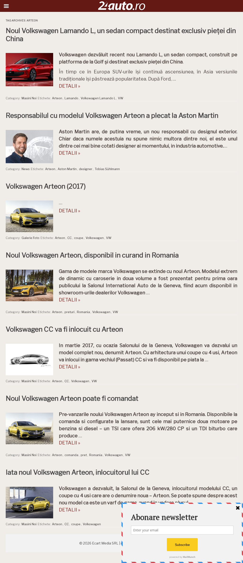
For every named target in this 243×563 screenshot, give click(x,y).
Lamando (71, 98)
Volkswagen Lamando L (98, 98)
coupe (78, 238)
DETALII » (69, 86)
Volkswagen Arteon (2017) (46, 186)
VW (120, 98)
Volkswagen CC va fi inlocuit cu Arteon (64, 329)
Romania (83, 312)
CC (69, 238)
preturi (70, 312)
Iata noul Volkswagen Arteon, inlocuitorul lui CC (78, 472)
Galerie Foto (30, 238)
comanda (71, 455)
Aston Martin (67, 169)
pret (84, 455)
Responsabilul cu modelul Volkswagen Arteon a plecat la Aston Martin (112, 115)
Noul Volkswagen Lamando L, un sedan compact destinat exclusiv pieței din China (121, 35)
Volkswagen (95, 238)
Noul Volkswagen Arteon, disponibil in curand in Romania (92, 255)
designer (85, 169)
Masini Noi (29, 98)
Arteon (57, 98)
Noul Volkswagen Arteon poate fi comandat (72, 398)
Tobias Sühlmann (107, 169)
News (26, 169)
